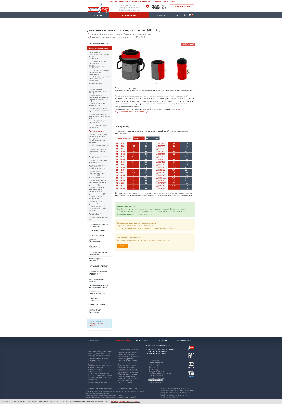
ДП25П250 (120, 167)
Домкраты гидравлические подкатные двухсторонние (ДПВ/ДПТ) (99, 116)
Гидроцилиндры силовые (97, 382)
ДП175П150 (161, 186)
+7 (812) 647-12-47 (159, 6)
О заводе (98, 15)
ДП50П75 (160, 149)
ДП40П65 (120, 186)
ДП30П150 (120, 175)
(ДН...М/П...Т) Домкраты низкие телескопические (99, 146)
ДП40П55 (120, 183)
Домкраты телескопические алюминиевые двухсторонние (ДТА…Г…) (98, 110)
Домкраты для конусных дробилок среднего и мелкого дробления (98, 208)
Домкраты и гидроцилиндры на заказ (99, 218)
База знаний (153, 367)
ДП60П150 (160, 154)
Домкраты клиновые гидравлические (95, 197)
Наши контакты (142, 340)
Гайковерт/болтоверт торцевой (96, 324)
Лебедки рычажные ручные (128, 356)
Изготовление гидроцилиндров (100, 352)
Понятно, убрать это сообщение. (125, 402)
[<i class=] (177, 15)
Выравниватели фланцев (127, 369)
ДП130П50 (160, 170)
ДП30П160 (120, 180)
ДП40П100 (120, 188)
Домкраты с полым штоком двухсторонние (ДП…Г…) (98, 135)
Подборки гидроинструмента (160, 373)
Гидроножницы (147, 1)
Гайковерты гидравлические (95, 247)
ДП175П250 (161, 188)
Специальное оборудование (94, 299)
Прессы (172, 1)
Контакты (161, 15)
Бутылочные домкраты (96, 177)
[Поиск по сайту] (184, 15)
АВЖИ (130, 382)
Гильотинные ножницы (126, 376)
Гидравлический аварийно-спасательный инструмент (98, 286)
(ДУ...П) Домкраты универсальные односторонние (99, 53)
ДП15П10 (120, 143)
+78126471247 (156, 382)
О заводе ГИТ (154, 361)
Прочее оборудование (97, 304)
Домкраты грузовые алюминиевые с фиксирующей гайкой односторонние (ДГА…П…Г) (98, 98)
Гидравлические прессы (127, 354)
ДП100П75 (160, 167)
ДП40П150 (160, 143)
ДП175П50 (160, 180)
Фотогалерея (154, 369)
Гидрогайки (92, 379)
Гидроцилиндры (124, 1)
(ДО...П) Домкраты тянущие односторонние (98, 121)
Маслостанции (136, 1)
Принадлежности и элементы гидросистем (97, 293)
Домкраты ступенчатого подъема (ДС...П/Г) (97, 104)
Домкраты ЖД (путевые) (97, 185)
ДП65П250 (160, 165)
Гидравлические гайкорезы (128, 378)
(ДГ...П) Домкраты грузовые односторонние (97, 62)
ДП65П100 (160, 159)
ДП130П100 (161, 173)
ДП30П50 (120, 170)
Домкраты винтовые (95, 201)
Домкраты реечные (95, 371)
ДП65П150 (160, 162)
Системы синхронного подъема (99, 377)
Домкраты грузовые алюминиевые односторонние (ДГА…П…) (99, 84)
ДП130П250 (161, 178)
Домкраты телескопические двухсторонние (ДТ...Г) (98, 156)
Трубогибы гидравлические (95, 240)
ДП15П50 (120, 146)
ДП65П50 (160, 157)
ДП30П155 (120, 178)
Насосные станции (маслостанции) (130, 363)
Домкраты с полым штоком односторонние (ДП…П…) (98, 130)
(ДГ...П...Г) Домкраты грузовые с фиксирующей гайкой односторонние (99, 72)
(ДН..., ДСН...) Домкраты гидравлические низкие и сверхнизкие (97, 140)
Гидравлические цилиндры (99, 43)
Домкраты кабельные (96, 204)
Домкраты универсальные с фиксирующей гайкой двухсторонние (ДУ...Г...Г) (98, 166)
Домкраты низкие (94, 361)
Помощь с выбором (156, 375)
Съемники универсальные (127, 352)
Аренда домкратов (125, 380)
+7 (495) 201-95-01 (159, 8)
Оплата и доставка (156, 363)
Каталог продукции (129, 15)
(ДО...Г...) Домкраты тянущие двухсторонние (98, 126)
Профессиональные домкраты (99, 365)
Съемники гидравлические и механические (98, 225)
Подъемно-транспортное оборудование (98, 253)
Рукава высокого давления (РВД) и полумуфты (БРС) (98, 266)
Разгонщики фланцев (126, 367)
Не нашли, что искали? (157, 378)
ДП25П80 (120, 165)
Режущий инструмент (97, 235)
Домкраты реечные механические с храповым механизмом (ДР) (97, 173)
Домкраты (157, 1)
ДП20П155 (120, 162)
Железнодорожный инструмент (96, 259)
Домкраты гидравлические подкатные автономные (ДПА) (98, 181)
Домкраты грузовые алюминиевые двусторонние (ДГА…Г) (98, 91)
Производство (113, 1)
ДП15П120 (120, 154)
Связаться (122, 246)
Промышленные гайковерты (98, 373)
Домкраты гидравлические (99, 48)
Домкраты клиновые (95, 369)
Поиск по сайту (162, 340)
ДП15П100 (120, 151)
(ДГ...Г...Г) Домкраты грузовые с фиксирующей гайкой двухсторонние (99, 78)
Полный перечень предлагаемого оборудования (95, 310)
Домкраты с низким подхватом (99, 363)
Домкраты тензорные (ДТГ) (98, 194)
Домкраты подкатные (96, 367)
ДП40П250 (160, 146)
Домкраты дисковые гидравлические (95, 213)
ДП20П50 (120, 157)
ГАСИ (120, 382)
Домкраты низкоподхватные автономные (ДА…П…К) (98, 161)
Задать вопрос (154, 365)
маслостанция (142, 112)
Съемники (165, 1)
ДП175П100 (161, 183)
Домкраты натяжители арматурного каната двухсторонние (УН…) (96, 189)
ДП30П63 (120, 173)
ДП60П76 (160, 151)
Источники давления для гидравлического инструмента (98, 273)
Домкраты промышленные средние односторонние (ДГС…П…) (99, 151)
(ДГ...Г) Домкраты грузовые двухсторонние (97, 66)
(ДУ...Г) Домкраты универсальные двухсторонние (99, 57)
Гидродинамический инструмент (96, 280)
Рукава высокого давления (128, 350)
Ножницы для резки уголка (128, 372)
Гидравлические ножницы (127, 374)
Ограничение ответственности (129, 388)
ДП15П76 (120, 149)
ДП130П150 (161, 175)
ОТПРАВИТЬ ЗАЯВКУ (182, 6)
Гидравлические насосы (127, 365)
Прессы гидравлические (97, 231)
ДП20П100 (120, 159)
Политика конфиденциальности (100, 388)
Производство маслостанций (99, 354)
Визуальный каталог (156, 371)
